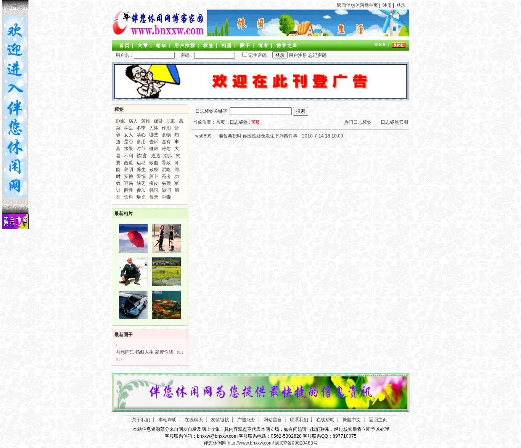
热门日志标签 (357, 122)
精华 (161, 45)
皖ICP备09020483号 (296, 443)
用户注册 (298, 55)
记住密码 (257, 55)
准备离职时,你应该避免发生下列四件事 (258, 136)
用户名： (125, 55)
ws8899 (203, 136)
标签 (208, 45)
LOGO (157, 23)
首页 (124, 45)
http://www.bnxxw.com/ (251, 443)
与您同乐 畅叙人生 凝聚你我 (144, 352)
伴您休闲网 (215, 443)
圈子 (245, 45)
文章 (143, 45)
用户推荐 (185, 45)
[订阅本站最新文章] (398, 44)
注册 (387, 5)
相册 (227, 45)
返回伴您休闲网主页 (357, 5)
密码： (185, 55)
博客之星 (287, 45)
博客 (263, 45)
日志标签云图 (394, 122)
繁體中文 (352, 419)
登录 (400, 5)
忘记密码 (317, 55)
